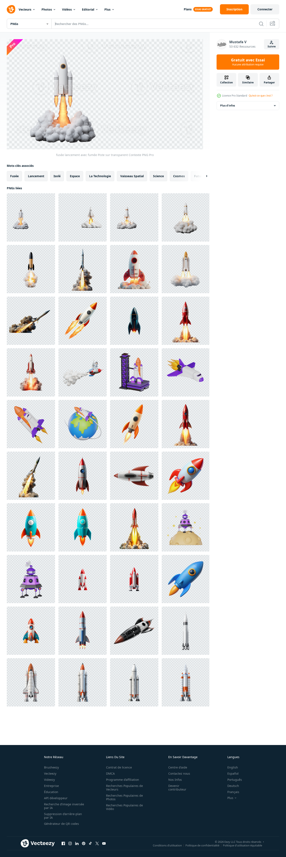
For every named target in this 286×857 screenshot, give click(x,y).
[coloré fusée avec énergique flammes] (185, 476)
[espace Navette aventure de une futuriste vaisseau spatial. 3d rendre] (185, 372)
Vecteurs (25, 9)
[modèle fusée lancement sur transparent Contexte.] (82, 579)
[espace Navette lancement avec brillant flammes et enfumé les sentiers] (185, 269)
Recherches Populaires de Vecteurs (124, 787)
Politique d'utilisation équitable (242, 845)
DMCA (110, 773)
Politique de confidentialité (202, 845)
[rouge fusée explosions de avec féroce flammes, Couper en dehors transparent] (185, 424)
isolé (57, 176)
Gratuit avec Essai (248, 62)
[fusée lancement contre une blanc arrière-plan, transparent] (134, 424)
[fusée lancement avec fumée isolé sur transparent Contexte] (31, 269)
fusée (14, 176)
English (232, 767)
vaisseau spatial (132, 176)
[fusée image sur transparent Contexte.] (134, 579)
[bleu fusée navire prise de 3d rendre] (185, 579)
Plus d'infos (227, 105)
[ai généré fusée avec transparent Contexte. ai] (31, 631)
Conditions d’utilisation (167, 845)
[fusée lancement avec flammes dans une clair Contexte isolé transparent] (82, 321)
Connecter (264, 9)
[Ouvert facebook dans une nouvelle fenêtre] (63, 843)
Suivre (272, 46)
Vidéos (67, 9)
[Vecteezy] (11, 9)
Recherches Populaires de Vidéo (124, 807)
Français (233, 792)
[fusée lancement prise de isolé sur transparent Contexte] (31, 372)
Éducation (51, 792)
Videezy (49, 780)
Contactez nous (179, 773)
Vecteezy (50, 773)
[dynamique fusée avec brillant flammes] (82, 527)
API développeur (56, 798)
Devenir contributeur (177, 787)
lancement (36, 176)
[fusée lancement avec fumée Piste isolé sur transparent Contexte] (185, 217)
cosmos (179, 176)
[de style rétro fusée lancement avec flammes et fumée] (82, 476)
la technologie (100, 176)
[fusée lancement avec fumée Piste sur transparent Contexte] (31, 217)
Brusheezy (51, 767)
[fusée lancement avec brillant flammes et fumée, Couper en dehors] (134, 527)
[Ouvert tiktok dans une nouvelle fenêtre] (90, 843)
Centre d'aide (177, 767)
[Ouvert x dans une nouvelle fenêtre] (97, 843)
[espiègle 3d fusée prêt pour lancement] (31, 527)
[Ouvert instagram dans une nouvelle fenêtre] (70, 843)
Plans (188, 9)
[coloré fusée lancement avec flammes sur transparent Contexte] (82, 631)
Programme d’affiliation (122, 780)
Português (234, 780)
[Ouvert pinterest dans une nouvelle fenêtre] (83, 843)
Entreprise (51, 786)
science (158, 176)
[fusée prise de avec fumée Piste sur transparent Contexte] (82, 217)
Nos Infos (175, 780)
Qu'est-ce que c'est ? (260, 95)
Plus (107, 9)
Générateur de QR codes (61, 824)
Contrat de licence (119, 767)
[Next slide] (203, 176)
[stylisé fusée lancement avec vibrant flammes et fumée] (134, 269)
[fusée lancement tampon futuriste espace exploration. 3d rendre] (134, 372)
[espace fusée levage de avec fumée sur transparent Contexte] (134, 217)
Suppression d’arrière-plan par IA (63, 816)
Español (233, 773)
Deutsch (233, 786)
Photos (46, 9)
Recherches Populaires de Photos (124, 797)
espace (75, 176)
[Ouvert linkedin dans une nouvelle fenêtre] (77, 843)
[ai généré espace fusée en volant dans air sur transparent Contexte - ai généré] (185, 631)
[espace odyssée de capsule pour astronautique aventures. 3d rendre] (185, 527)
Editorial (88, 9)
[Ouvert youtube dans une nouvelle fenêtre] (104, 843)
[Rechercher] (261, 23)
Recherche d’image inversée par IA (64, 806)
